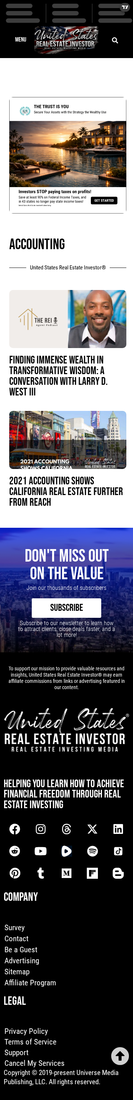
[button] (20, 40)
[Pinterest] (15, 873)
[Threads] (66, 829)
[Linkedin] (118, 829)
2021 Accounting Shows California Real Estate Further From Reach (66, 492)
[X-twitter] (92, 829)
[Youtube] (41, 851)
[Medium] (66, 873)
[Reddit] (15, 851)
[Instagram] (41, 829)
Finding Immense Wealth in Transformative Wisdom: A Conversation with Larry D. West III (58, 376)
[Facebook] (15, 829)
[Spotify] (92, 851)
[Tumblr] (41, 873)
